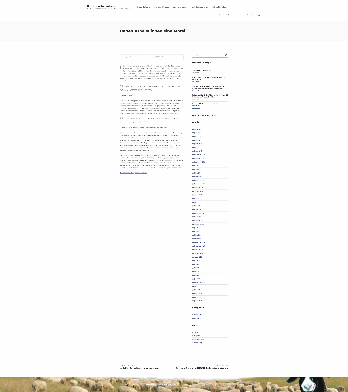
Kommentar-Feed (198, 339)
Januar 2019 (198, 294)
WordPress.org (197, 343)
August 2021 (198, 257)
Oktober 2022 (199, 220)
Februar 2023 (198, 209)
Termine (222, 15)
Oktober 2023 (199, 188)
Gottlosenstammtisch (101, 6)
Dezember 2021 (199, 242)
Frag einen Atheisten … (180, 7)
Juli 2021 (197, 261)
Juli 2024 (197, 166)
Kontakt (230, 15)
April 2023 (197, 202)
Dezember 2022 (199, 213)
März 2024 (197, 173)
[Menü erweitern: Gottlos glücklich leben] (169, 6)
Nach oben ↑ (173, 384)
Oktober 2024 (199, 158)
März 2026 (197, 140)
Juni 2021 (197, 264)
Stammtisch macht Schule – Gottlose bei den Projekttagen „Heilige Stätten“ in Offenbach (208, 87)
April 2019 (197, 286)
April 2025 (197, 147)
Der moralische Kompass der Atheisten (133, 173)
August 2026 (198, 129)
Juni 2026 (197, 133)
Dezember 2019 (199, 283)
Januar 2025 (198, 151)
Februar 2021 (198, 275)
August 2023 (198, 195)
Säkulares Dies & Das (218, 7)
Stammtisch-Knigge (253, 15)
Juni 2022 (197, 231)
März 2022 (197, 235)
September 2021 (199, 253)
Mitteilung (197, 318)
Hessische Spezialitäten (199, 7)
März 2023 (197, 206)
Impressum (240, 15)
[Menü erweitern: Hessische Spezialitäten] (208, 6)
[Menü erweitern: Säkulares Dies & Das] (226, 6)
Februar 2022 (198, 239)
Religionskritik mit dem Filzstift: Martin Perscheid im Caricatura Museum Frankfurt (210, 96)
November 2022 (199, 217)
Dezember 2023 (199, 180)
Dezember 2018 (199, 297)
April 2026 (197, 136)
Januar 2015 (198, 301)
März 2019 (197, 290)
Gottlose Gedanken (143, 7)
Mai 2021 (197, 268)
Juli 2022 (197, 228)
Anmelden (195, 332)
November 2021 (199, 246)
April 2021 (197, 272)
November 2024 (199, 155)
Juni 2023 (197, 198)
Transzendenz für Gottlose (201, 70)
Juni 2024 (197, 169)
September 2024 (199, 162)
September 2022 (199, 224)
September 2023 (199, 191)
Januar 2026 (198, 144)
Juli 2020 (197, 279)
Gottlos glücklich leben (160, 7)
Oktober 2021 (199, 250)
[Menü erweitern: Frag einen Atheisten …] (188, 6)
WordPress (158, 384)
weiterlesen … (196, 72)
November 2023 (199, 184)
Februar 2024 (198, 177)
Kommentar (157, 58)
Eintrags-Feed (196, 336)
